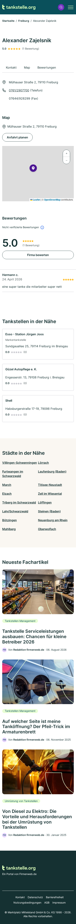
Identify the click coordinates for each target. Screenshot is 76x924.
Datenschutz (35, 897)
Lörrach (43, 462)
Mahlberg (9, 529)
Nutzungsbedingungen (27, 902)
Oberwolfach (47, 529)
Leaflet (36, 199)
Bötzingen (9, 520)
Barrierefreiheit (55, 897)
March (6, 485)
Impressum (59, 902)
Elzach (7, 493)
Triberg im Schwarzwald (19, 502)
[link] (38, 344)
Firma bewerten (38, 255)
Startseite (8, 20)
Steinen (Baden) (49, 511)
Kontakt (20, 897)
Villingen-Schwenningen (19, 462)
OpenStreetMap (52, 199)
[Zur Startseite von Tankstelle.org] (18, 7)
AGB (46, 902)
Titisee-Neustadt (50, 485)
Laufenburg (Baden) (52, 471)
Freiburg (23, 20)
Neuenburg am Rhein (53, 520)
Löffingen (45, 502)
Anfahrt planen (17, 137)
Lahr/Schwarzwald (15, 511)
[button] (61, 7)
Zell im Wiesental (50, 493)
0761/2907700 (19, 90)
